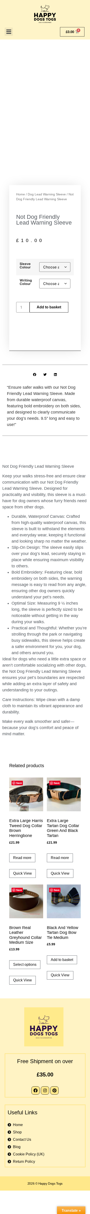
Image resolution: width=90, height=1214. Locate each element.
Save (19, 783)
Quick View (22, 873)
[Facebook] (35, 1090)
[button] (9, 32)
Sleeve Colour (25, 265)
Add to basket (49, 307)
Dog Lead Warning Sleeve (47, 194)
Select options (24, 964)
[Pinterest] (54, 1090)
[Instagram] (45, 1090)
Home (20, 194)
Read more (22, 858)
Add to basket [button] (62, 960)
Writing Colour (26, 282)
